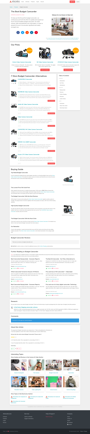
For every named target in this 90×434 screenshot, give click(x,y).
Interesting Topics (63, 108)
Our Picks (62, 83)
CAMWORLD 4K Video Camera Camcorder (30, 129)
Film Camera (36, 373)
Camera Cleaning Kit (19, 373)
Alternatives (62, 85)
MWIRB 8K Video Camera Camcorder (28, 92)
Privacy (85, 431)
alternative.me (52, 266)
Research (62, 96)
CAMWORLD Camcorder (25, 79)
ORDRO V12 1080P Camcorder (27, 142)
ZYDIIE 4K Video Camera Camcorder (68, 62)
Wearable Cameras (19, 389)
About (68, 416)
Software (27, 1)
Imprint (68, 420)
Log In (78, 1)
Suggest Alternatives (28, 418)
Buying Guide (62, 90)
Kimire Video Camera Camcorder (21, 62)
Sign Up (72, 1)
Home (22, 1)
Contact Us (69, 418)
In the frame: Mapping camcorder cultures (26, 307)
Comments (62, 103)
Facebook (70, 422)
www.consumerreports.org (20, 266)
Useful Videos (63, 98)
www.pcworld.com (19, 279)
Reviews (61, 92)
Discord (42, 1)
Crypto (37, 1)
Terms (81, 431)
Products (33, 1)
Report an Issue (49, 416)
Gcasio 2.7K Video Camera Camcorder (28, 154)
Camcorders (71, 373)
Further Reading (63, 94)
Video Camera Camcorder (25, 117)
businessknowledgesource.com (56, 293)
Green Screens (53, 389)
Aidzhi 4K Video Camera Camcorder (28, 104)
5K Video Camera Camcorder (45, 62)
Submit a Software (28, 416)
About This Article (63, 105)
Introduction (62, 80)
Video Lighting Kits (36, 389)
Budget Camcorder (53, 373)
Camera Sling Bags (71, 389)
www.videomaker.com (54, 279)
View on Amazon (21, 70)
